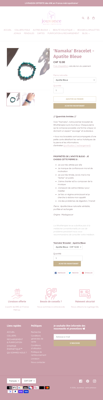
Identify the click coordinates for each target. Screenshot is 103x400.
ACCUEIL (11, 332)
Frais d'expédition (60, 66)
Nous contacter (38, 362)
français (13, 381)
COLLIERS (11, 335)
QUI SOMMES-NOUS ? (17, 352)
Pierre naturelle (60, 75)
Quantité (57, 85)
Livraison (35, 358)
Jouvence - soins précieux (86, 388)
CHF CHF (28, 381)
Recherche (36, 332)
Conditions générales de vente (37, 338)
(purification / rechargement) (77, 145)
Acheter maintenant (75, 106)
